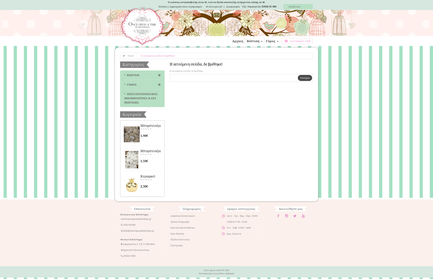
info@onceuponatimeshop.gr (139, 230)
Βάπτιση (253, 41)
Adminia (229, 273)
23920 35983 (129, 255)
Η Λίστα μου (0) (214, 6)
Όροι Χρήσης (177, 233)
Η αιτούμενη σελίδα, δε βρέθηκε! (158, 55)
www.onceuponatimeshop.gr (136, 218)
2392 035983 (129, 224)
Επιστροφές (176, 245)
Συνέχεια (305, 77)
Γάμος (271, 41)
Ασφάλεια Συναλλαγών (182, 215)
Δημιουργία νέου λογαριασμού (185, 6)
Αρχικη (237, 41)
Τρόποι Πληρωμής (179, 221)
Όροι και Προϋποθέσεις (182, 227)
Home (131, 55)
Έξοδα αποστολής (180, 239)
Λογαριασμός (233, 6)
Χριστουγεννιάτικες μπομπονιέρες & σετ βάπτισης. (141, 98)
